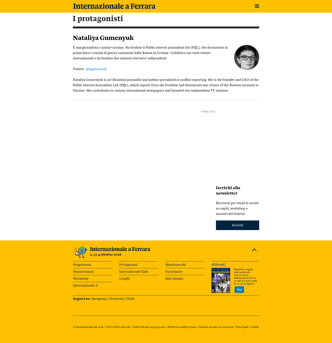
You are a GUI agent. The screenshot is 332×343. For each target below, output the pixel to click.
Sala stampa (174, 278)
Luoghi (124, 278)
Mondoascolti (175, 265)
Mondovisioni (83, 271)
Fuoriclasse (173, 271)
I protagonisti (98, 19)
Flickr (130, 299)
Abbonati (218, 264)
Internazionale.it (85, 285)
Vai (239, 289)
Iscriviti (237, 225)
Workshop (81, 278)
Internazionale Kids (133, 271)
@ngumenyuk (96, 69)
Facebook (116, 299)
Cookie (255, 327)
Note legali (242, 327)
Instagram (99, 299)
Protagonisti (128, 265)
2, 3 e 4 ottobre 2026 (106, 254)
